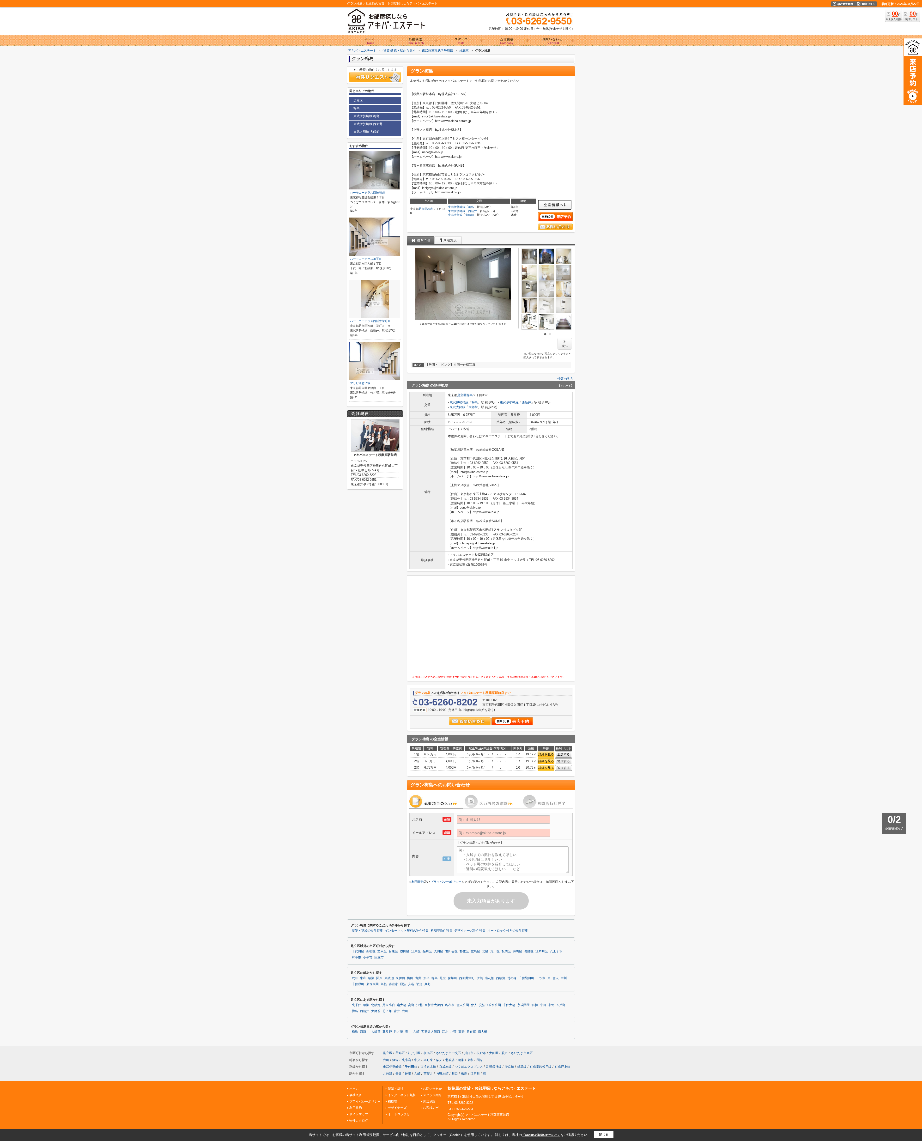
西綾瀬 (500, 978)
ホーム (354, 1089)
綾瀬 (371, 978)
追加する (563, 754)
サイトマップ (358, 1114)
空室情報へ (554, 205)
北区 (485, 951)
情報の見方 (565, 379)
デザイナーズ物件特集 (469, 930)
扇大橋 (401, 1005)
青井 (418, 978)
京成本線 (445, 1066)
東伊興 (400, 978)
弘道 (419, 984)
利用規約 (418, 882)
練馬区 (517, 951)
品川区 (427, 951)
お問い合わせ (432, 1089)
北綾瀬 (376, 1005)
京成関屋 (523, 1005)
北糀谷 (450, 1060)
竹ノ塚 (387, 1011)
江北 (419, 1005)
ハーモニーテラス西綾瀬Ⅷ (367, 192)
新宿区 (371, 951)
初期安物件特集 (441, 930)
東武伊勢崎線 (456, 207)
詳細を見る (546, 754)
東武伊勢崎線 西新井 (367, 124)
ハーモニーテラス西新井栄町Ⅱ (370, 321)
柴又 (439, 1060)
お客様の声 (431, 1108)
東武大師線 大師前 (366, 132)
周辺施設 (429, 1101)
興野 (428, 984)
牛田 (543, 1005)
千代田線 (411, 1066)
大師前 (469, 215)
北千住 (356, 1005)
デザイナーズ (397, 1108)
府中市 (356, 957)
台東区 (393, 951)
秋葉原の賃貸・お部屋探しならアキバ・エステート (492, 1088)
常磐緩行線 (494, 1066)
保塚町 (452, 978)
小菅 (551, 1005)
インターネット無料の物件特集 (407, 930)
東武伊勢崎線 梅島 (366, 116)
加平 (426, 978)
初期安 (392, 1101)
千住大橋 (509, 1005)
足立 (443, 978)
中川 (564, 978)
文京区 (382, 951)
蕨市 (505, 1053)
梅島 (430, 209)
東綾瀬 (389, 978)
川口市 (468, 1053)
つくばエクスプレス (469, 1066)
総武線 (522, 1066)
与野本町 (442, 1073)
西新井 (472, 211)
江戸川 (475, 1073)
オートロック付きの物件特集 (507, 930)
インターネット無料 (402, 1095)
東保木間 (372, 984)
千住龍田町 (526, 978)
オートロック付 (399, 1114)
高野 (411, 1005)
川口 (455, 1073)
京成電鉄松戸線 (541, 1066)
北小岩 (406, 1060)
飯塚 (395, 1060)
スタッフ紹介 (432, 1095)
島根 (384, 984)
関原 (379, 978)
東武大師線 (455, 215)
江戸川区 (541, 951)
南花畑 (489, 978)
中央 (417, 1060)
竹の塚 (512, 978)
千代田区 (358, 951)
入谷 (411, 984)
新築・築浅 (395, 1089)
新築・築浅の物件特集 (367, 930)
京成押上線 (562, 1066)
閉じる (603, 1134)
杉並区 (464, 951)
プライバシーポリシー (445, 882)
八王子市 (556, 951)
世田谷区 (451, 951)
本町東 (428, 1060)
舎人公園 (462, 1005)
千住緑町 (358, 984)
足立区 (423, 209)
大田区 (438, 951)
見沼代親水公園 (490, 1005)
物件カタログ (358, 1120)
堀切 (535, 1005)
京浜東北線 (428, 1066)
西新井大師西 (434, 1005)
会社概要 (355, 1095)
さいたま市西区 (522, 1053)
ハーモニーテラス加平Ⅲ (366, 259)
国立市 (379, 957)
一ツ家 (541, 978)
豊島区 (475, 951)
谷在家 (393, 984)
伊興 (480, 978)
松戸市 (481, 1053)
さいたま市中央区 (448, 1053)
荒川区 (495, 951)
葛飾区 (529, 951)
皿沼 (403, 984)
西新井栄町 (467, 978)
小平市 (367, 957)
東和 (363, 978)
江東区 (416, 951)
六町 (355, 978)
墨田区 (404, 951)
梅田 (410, 978)
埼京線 (509, 1066)
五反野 (560, 1005)
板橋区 (506, 951)
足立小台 (388, 1005)
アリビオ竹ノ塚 (360, 383)
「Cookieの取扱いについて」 (541, 1135)
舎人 (555, 978)
